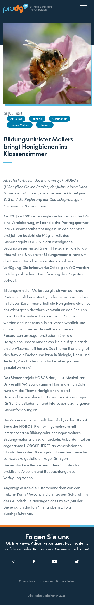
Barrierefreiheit (65, 581)
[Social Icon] (13, 562)
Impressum (46, 581)
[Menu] (84, 8)
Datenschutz (27, 581)
